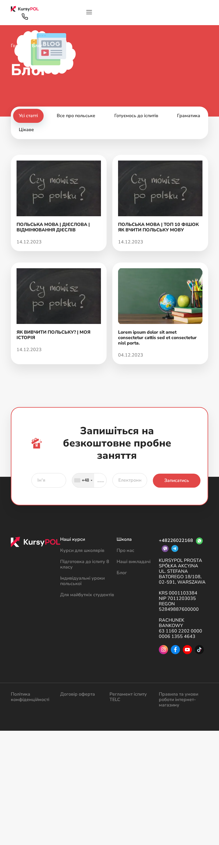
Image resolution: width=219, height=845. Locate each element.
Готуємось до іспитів (136, 116)
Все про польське (76, 116)
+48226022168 (176, 540)
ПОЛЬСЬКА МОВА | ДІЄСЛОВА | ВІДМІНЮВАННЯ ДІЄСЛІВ (53, 227)
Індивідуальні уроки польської (82, 581)
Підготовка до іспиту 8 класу (84, 564)
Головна (19, 46)
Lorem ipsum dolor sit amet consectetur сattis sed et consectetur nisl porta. (157, 337)
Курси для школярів (82, 550)
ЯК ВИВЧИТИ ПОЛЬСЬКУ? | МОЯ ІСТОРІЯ (53, 335)
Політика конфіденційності (30, 697)
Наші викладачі (134, 561)
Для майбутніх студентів (87, 595)
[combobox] (83, 480)
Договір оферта (77, 694)
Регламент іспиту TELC (128, 697)
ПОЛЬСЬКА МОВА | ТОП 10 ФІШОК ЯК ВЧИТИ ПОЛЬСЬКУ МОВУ (158, 227)
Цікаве (26, 130)
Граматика (188, 116)
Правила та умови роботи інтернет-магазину (178, 699)
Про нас (125, 550)
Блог (122, 573)
